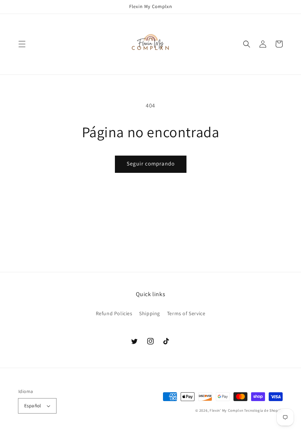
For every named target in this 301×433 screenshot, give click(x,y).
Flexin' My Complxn (226, 410)
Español (32, 406)
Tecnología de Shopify (263, 410)
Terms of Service (186, 313)
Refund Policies (114, 313)
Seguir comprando (151, 163)
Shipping (149, 313)
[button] (22, 44)
